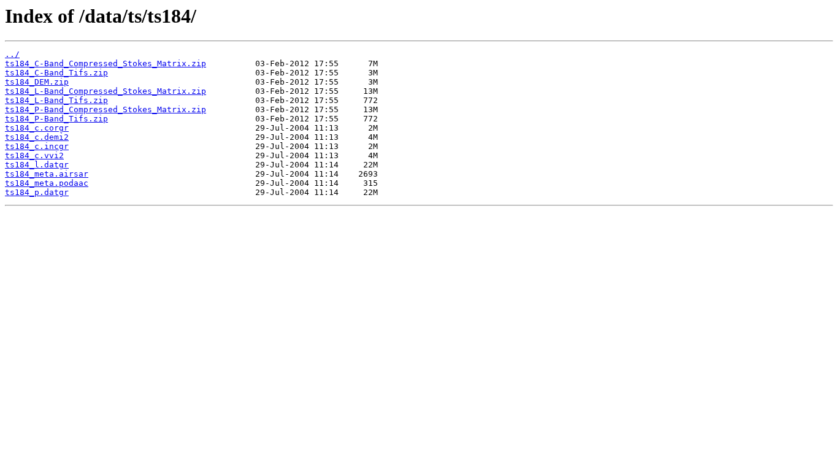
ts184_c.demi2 (37, 137)
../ (12, 54)
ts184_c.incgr (37, 146)
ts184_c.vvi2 (34, 155)
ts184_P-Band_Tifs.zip (56, 118)
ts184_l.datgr (37, 164)
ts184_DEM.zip (37, 81)
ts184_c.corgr (37, 127)
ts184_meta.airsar (46, 173)
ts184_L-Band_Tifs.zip (56, 100)
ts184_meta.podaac (46, 183)
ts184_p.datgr (37, 192)
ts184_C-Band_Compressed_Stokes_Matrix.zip (105, 63)
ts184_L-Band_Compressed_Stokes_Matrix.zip (105, 91)
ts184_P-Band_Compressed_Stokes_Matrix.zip (105, 109)
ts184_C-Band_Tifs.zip (56, 72)
